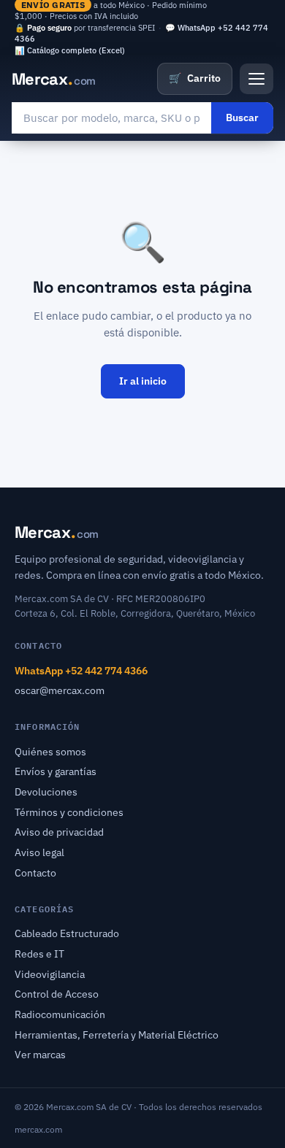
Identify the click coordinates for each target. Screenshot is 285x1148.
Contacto (35, 872)
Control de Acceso (57, 994)
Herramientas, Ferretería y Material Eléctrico (116, 1034)
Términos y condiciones (69, 812)
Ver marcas (40, 1054)
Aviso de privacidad (59, 832)
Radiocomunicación (60, 1014)
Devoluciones (46, 791)
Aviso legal (39, 852)
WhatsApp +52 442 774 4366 (81, 670)
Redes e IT (39, 953)
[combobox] (111, 118)
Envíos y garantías (55, 771)
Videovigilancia (50, 974)
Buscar (242, 117)
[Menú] (256, 78)
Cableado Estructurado (67, 933)
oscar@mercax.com (59, 690)
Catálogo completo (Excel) (76, 50)
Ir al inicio (143, 381)
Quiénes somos (50, 751)
